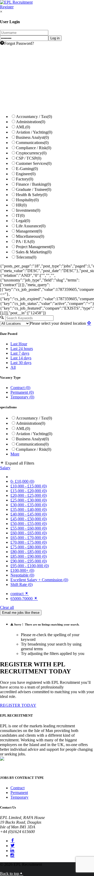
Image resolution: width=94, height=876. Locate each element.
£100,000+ (22, 570)
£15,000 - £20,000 (28, 491)
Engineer (26, 174)
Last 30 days (20, 362)
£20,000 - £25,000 (28, 495)
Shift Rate (21, 584)
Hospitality (27, 200)
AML (23, 127)
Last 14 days (20, 358)
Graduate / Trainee (33, 189)
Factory (24, 179)
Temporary (22, 397)
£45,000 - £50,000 (28, 519)
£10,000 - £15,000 (28, 486)
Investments (28, 210)
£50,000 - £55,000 (28, 523)
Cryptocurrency (31, 153)
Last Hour (18, 344)
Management (29, 231)
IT (20, 215)
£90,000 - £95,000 (28, 561)
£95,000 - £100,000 (29, 566)
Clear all (7, 607)
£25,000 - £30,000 (28, 500)
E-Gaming (27, 168)
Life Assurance (30, 226)
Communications (32, 142)
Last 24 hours (21, 348)
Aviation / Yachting (34, 132)
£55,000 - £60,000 (28, 528)
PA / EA (25, 241)
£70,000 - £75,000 (28, 542)
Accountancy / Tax (34, 116)
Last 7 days (19, 353)
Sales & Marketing (33, 252)
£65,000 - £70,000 (28, 537)
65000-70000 (22, 598)
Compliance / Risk (33, 148)
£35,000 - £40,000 (28, 509)
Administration (30, 122)
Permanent (22, 392)
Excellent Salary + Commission (39, 580)
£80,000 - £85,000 (28, 551)
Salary (5, 468)
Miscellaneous (30, 236)
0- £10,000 (22, 481)
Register (7, 7)
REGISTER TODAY (18, 705)
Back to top (9, 873)
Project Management (35, 247)
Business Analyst (32, 137)
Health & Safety (31, 194)
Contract (20, 387)
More (14, 454)
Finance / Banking (33, 184)
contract (17, 593)
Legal (23, 220)
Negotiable (22, 575)
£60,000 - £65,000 (28, 533)
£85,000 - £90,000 (28, 556)
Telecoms (26, 257)
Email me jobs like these (20, 613)
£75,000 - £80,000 (28, 547)
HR (21, 205)
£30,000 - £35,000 (28, 505)
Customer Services (33, 163)
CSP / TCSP (28, 158)
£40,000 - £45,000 (28, 514)
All (13, 367)
